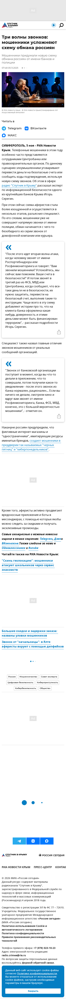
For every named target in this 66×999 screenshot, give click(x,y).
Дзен (57, 539)
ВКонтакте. (10, 543)
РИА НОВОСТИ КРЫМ (16, 868)
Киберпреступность (47, 682)
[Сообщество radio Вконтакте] (33, 841)
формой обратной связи (38, 963)
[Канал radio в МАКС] (47, 841)
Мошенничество (28, 676)
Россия (12, 676)
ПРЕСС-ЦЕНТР (43, 868)
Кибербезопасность (25, 688)
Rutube (33, 548)
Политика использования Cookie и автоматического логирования (24, 928)
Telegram (46, 539)
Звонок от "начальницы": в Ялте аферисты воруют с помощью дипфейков (33, 644)
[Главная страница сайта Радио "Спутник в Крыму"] (10, 25)
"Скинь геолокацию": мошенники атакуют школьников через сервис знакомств (28, 565)
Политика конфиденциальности (23, 934)
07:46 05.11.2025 (10, 68)
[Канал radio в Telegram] (19, 841)
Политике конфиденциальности (37, 974)
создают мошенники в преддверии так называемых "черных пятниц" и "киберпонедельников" (31, 445)
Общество (45, 688)
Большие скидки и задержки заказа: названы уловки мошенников (30, 633)
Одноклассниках (13, 548)
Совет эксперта (49, 676)
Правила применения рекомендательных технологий (29, 939)
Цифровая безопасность (20, 682)
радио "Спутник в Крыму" (19, 186)
